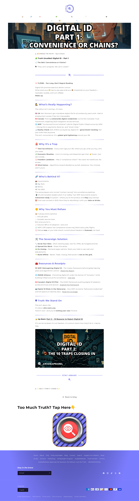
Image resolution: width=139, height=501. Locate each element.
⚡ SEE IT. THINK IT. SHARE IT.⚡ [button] (48, 388)
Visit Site (71, 278)
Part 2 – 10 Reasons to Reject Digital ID (65, 319)
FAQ (47, 455)
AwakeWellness (80, 459)
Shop (102, 455)
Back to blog (71, 397)
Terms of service (57, 496)
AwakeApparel (26, 496)
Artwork (43, 459)
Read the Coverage (70, 292)
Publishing (51, 459)
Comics (102, 459)
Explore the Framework (69, 285)
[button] (19, 9)
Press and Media (57, 455)
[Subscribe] (49, 473)
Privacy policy (46, 496)
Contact (72, 455)
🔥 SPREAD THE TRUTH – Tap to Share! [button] (51, 54)
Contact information (80, 496)
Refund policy (37, 496)
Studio (36, 459)
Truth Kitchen (92, 459)
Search (79, 455)
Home (36, 455)
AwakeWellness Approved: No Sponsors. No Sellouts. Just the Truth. (62, 462)
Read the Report (67, 271)
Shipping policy (68, 496)
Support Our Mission (91, 455)
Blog (66, 455)
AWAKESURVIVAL (94, 462)
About (42, 455)
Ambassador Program (65, 459)
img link (69, 414)
